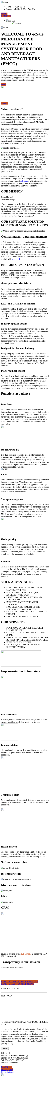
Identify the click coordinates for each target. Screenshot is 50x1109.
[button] (4, 14)
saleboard (24, 181)
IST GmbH (26, 954)
